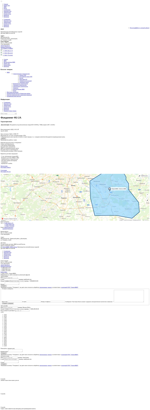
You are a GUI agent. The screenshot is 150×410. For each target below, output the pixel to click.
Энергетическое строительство (21, 73)
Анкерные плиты (24, 82)
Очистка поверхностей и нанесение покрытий (19, 95)
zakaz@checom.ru (5, 45)
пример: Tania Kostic (23, 357)
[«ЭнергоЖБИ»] (9, 247)
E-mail (2, 279)
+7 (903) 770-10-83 (8, 55)
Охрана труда (7, 14)
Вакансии (6, 15)
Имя (2, 277)
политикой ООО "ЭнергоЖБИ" (69, 287)
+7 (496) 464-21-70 (8, 50)
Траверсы (15, 88)
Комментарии (4, 351)
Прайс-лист (7, 5)
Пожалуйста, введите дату (8, 348)
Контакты (6, 16)
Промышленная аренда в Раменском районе (18, 93)
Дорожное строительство (20, 85)
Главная (6, 4)
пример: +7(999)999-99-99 (31, 281)
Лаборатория (7, 12)
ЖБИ (5, 7)
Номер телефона (5, 281)
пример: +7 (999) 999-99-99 (31, 309)
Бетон (5, 8)
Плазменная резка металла (14, 96)
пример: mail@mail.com (25, 279)
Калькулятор (7, 65)
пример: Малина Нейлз (24, 307)
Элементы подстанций (25, 81)
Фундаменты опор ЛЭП (25, 76)
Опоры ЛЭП (22, 75)
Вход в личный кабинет (143, 28)
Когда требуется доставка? (8, 310)
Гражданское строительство (20, 86)
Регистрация (133, 28)
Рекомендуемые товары (10, 111)
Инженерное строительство (20, 83)
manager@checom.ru (6, 47)
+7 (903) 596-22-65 (8, 53)
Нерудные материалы (12, 92)
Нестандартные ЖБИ (9, 62)
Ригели (21, 78)
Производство (7, 11)
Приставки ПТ (23, 79)
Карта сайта (4, 272)
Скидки (6, 59)
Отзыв (2, 362)
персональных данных (46, 287)
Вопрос (3, 284)
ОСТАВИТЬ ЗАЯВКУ (7, 48)
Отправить (3, 285)
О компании (7, 9)
